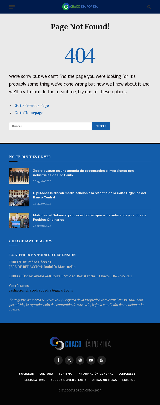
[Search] (148, 6)
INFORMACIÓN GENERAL (95, 373)
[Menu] (12, 6)
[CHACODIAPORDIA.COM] (80, 7)
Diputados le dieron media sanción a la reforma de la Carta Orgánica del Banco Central (89, 195)
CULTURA (46, 373)
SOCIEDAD (26, 373)
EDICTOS (128, 379)
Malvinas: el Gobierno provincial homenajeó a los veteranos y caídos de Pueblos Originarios (89, 217)
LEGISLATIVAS (34, 379)
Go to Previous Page (32, 105)
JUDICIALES (127, 373)
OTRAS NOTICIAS (104, 379)
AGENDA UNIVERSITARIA (68, 379)
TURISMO (65, 373)
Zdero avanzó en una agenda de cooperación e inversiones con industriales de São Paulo (83, 173)
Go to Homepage (29, 113)
